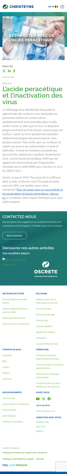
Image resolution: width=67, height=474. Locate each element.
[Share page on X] (4, 71)
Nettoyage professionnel (13, 318)
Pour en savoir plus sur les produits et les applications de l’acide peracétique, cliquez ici (32, 193)
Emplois (6, 373)
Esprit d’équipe (9, 416)
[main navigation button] (62, 7)
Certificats (7, 379)
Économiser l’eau (43, 309)
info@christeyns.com (45, 411)
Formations (41, 338)
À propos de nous (11, 350)
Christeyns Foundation (12, 422)
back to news (8, 77)
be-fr (51, 7)
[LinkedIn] (43, 398)
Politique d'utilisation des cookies (18, 459)
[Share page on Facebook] (14, 71)
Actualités (7, 355)
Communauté (8, 398)
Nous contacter (14, 235)
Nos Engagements (12, 392)
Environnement (9, 410)
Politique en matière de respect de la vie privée (25, 453)
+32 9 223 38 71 (43, 405)
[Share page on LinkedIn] (9, 71)
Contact (6, 367)
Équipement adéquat (45, 332)
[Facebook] (49, 398)
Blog (4, 361)
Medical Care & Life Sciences (15, 324)
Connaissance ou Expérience (15, 404)
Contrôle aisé (42, 320)
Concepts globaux (44, 326)
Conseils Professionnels (47, 344)
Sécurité (40, 459)
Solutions (41, 294)
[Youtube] (38, 398)
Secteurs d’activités (13, 294)
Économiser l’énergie (45, 315)
